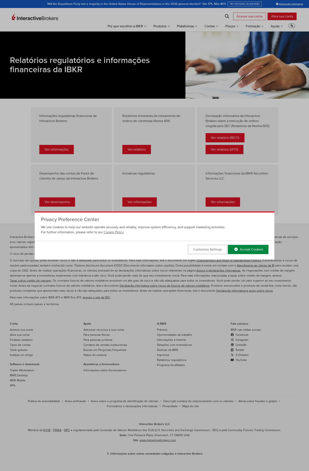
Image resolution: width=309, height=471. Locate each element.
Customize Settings (207, 249)
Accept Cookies (251, 249)
